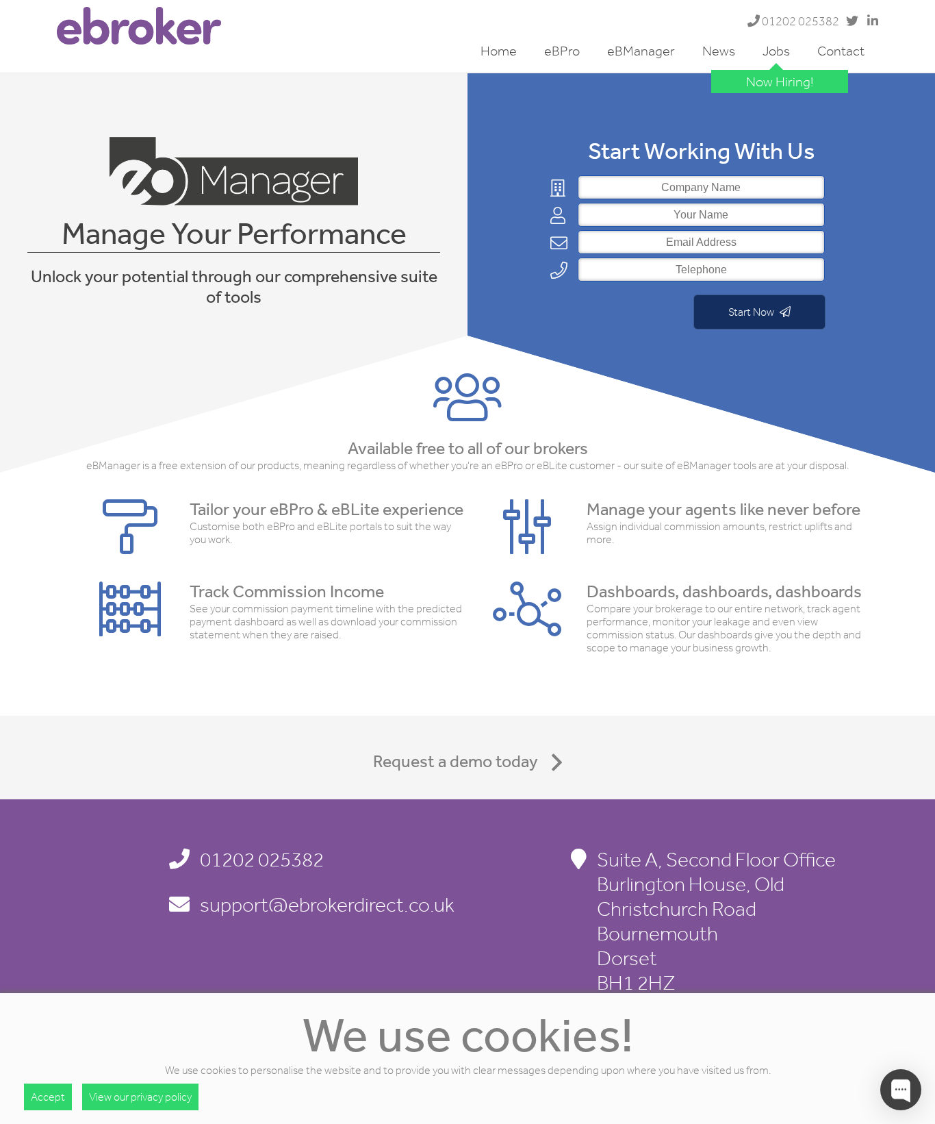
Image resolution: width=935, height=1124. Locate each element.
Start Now (752, 312)
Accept (48, 1096)
